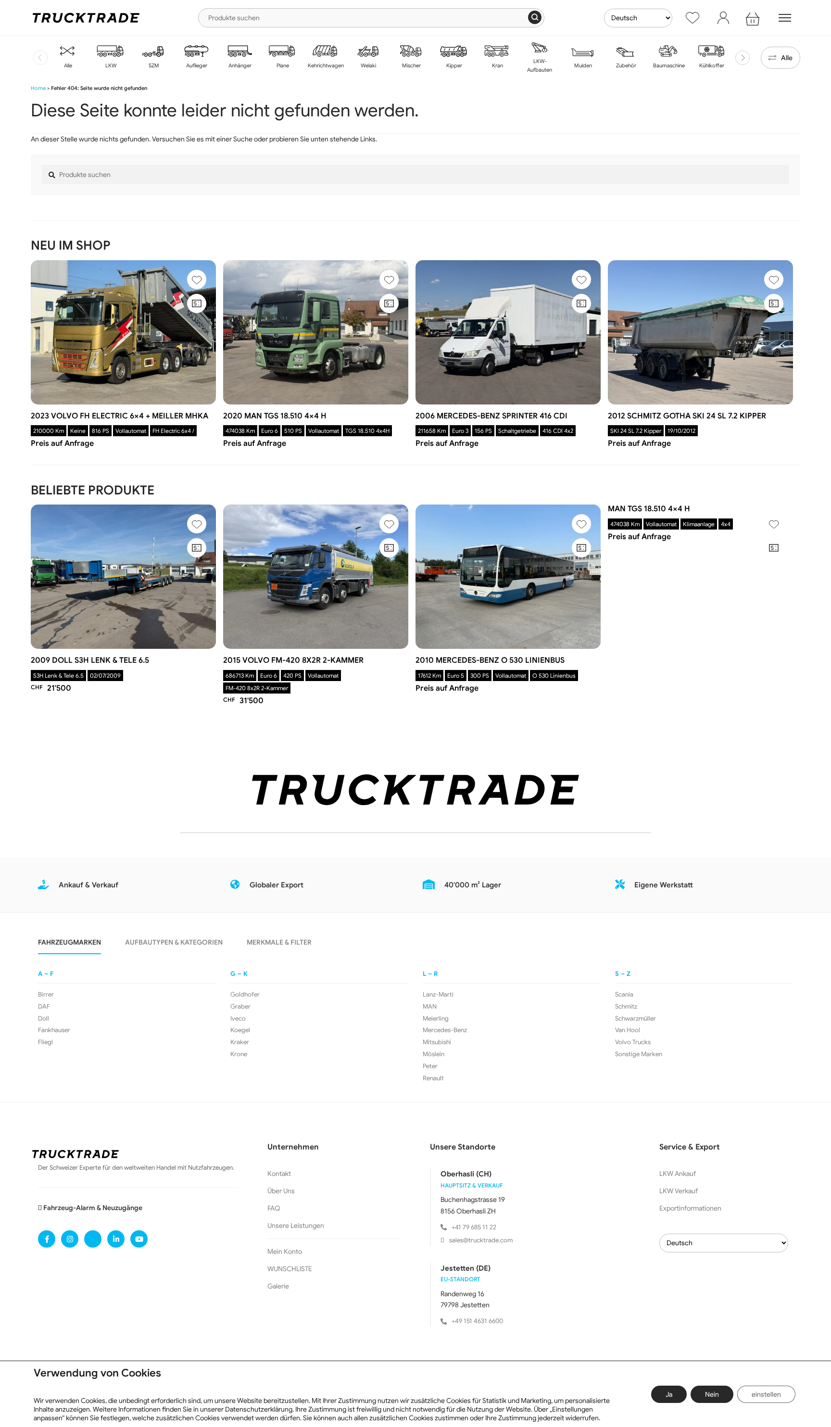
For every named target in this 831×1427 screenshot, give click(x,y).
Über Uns (281, 1191)
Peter (430, 1066)
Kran (497, 65)
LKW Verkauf (678, 1191)
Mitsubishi (437, 1042)
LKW (110, 65)
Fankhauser (54, 1030)
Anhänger (239, 65)
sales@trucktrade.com (481, 1240)
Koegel (240, 1030)
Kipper (453, 65)
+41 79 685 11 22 (474, 1227)
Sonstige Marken (638, 1054)
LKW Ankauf (677, 1173)
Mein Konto (284, 1251)
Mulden (582, 65)
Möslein (433, 1054)
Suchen (534, 17)
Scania (624, 994)
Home (38, 88)
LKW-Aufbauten (539, 65)
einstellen (766, 1394)
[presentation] (40, 58)
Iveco (238, 1019)
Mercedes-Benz (445, 1030)
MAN (430, 1006)
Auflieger (196, 65)
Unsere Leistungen (295, 1225)
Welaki (367, 65)
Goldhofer (245, 994)
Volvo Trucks (633, 1042)
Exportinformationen (690, 1208)
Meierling (436, 1019)
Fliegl (45, 1042)
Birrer (46, 994)
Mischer (411, 65)
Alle (67, 65)
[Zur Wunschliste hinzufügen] (196, 279)
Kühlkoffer (711, 65)
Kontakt (279, 1173)
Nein (712, 1394)
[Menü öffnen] (784, 17)
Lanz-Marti (438, 994)
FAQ (273, 1208)
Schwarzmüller (635, 1019)
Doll (43, 1019)
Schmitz (626, 1006)
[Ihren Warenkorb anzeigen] (754, 17)
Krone (238, 1054)
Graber (240, 1006)
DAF (44, 1006)
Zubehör (625, 65)
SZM (153, 65)
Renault (433, 1078)
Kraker (239, 1042)
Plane (282, 65)
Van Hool (627, 1030)
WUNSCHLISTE (289, 1268)
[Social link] (46, 1239)
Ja (669, 1394)
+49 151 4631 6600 (477, 1321)
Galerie (278, 1286)
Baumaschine (668, 65)
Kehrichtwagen (325, 65)
